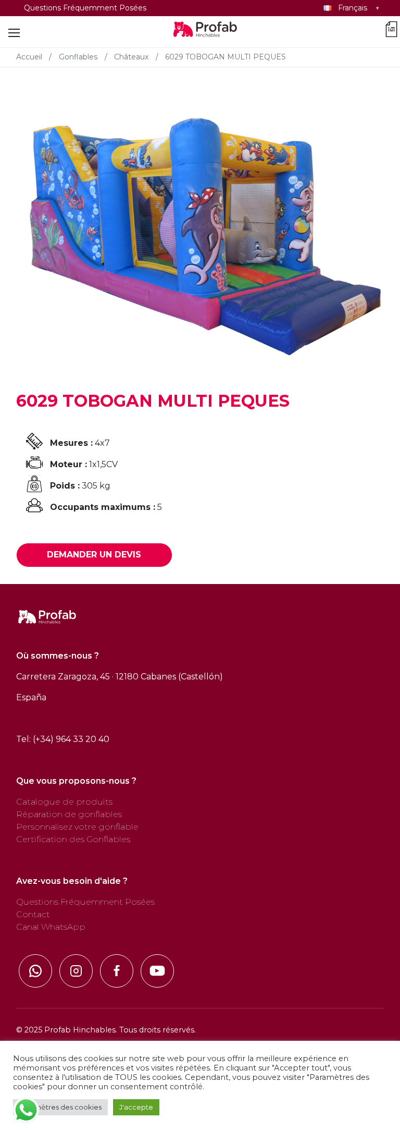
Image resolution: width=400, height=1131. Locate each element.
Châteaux (131, 57)
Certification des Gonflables (73, 839)
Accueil (29, 57)
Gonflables (78, 57)
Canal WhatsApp (50, 927)
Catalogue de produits (64, 802)
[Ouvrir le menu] (14, 32)
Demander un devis (94, 555)
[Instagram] (76, 971)
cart (391, 27)
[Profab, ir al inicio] (205, 32)
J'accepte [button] (136, 1107)
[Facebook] (117, 971)
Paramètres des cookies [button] (60, 1107)
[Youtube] (157, 971)
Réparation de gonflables (69, 814)
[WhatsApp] (35, 971)
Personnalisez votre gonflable (77, 827)
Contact (33, 914)
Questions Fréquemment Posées (85, 8)
